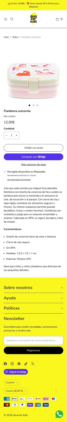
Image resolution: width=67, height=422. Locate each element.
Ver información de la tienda (19, 180)
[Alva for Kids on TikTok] (27, 363)
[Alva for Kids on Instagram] (14, 363)
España (14, 391)
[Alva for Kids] (33, 19)
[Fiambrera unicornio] (33, 72)
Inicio (6, 37)
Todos (15, 37)
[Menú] (5, 19)
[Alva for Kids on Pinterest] (20, 363)
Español (10, 382)
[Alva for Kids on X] (34, 363)
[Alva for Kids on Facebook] (7, 363)
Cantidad (9, 128)
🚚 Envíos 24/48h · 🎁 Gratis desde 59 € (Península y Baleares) (33, 5)
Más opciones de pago (33, 164)
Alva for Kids (20, 415)
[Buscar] (12, 19)
